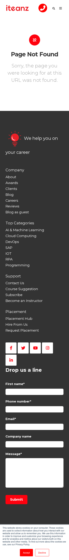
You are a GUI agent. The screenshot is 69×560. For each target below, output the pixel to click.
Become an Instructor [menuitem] (24, 301)
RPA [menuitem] (9, 259)
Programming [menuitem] (18, 265)
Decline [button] (42, 552)
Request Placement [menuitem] (22, 330)
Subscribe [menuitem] (14, 295)
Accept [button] (26, 552)
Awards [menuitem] (12, 183)
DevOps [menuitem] (12, 242)
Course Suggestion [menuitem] (22, 289)
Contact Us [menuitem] (15, 283)
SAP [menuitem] (9, 248)
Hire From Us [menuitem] (17, 324)
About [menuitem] (11, 177)
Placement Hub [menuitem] (19, 318)
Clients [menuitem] (11, 189)
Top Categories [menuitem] (20, 223)
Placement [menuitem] (16, 311)
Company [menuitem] (15, 170)
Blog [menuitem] (10, 194)
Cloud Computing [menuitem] (21, 236)
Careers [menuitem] (12, 200)
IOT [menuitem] (9, 253)
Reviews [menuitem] (12, 206)
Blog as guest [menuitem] (17, 212)
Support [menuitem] (13, 276)
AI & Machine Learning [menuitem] (25, 230)
